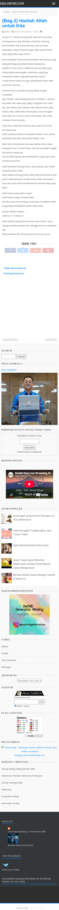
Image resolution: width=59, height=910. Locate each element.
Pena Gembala (8, 369)
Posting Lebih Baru (10, 340)
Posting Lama (51, 340)
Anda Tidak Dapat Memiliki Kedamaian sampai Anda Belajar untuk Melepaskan (32, 563)
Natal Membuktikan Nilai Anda (31, 545)
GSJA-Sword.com (12, 3)
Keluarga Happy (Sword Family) (20, 845)
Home (6, 12)
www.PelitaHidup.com (34, 755)
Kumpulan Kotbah (10, 796)
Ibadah (4, 653)
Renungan (6, 667)
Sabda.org (6, 789)
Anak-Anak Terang (10, 803)
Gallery (4, 646)
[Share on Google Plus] (35, 249)
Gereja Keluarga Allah (11, 782)
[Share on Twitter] (23, 249)
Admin (7, 31)
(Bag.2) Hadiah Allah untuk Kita (24, 23)
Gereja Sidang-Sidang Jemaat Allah (18, 768)
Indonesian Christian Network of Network (21, 775)
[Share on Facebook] (10, 249)
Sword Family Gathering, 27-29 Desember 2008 (27, 831)
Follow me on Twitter (10, 870)
